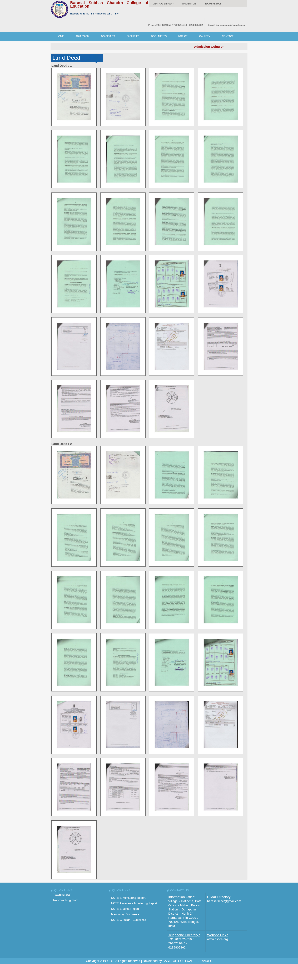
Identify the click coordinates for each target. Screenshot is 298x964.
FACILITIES (133, 36)
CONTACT (228, 36)
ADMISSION (82, 36)
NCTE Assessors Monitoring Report (134, 903)
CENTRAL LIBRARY (163, 3)
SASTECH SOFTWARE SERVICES (187, 961)
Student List (189, 3)
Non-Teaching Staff (65, 900)
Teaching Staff (62, 894)
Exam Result (213, 3)
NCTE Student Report (125, 908)
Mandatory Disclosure (125, 914)
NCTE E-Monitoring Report (128, 897)
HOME (60, 36)
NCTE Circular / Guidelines (128, 919)
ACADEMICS (108, 36)
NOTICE (182, 36)
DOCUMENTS (159, 36)
